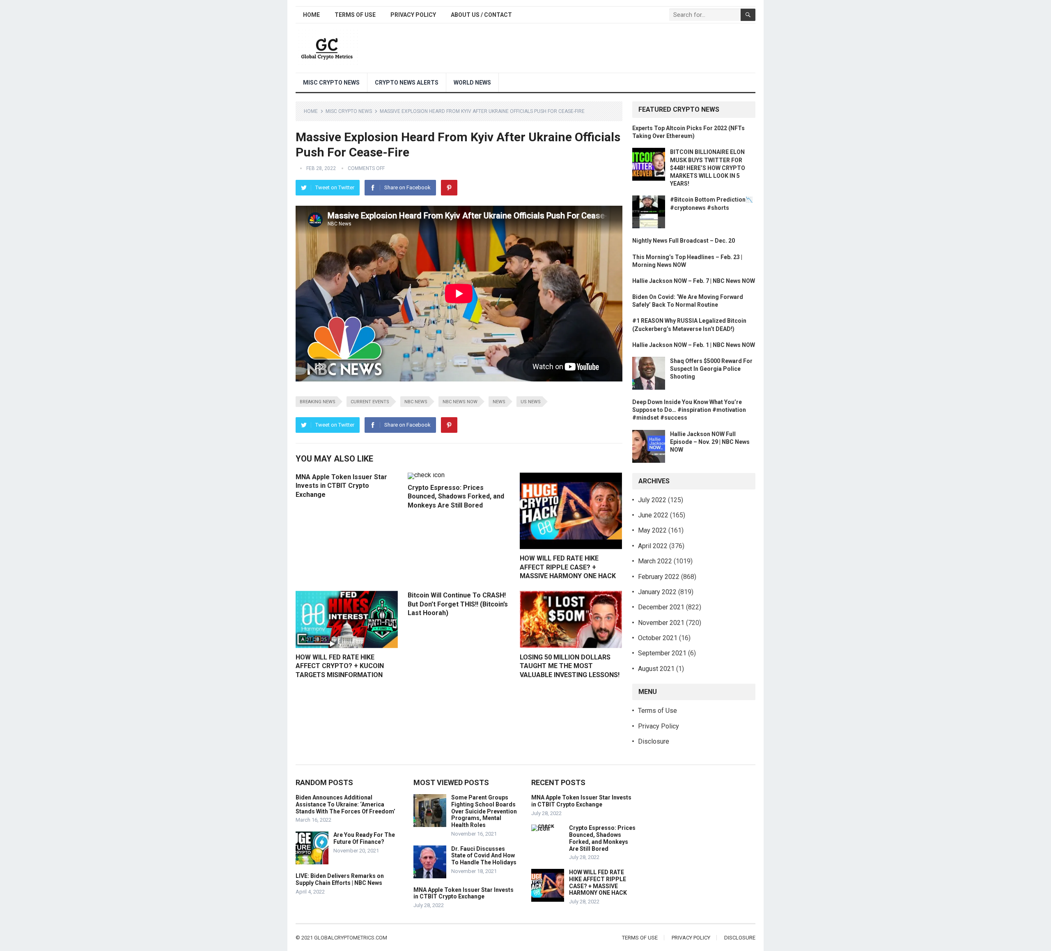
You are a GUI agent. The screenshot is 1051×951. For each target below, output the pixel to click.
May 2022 (652, 530)
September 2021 (662, 653)
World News (472, 82)
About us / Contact (481, 14)
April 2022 (653, 546)
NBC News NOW (460, 401)
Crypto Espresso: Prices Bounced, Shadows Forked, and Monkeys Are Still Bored (456, 496)
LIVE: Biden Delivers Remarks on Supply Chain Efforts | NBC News (340, 879)
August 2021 (656, 669)
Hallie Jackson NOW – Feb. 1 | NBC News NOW (693, 345)
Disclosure (653, 741)
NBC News (415, 401)
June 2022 (653, 515)
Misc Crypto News (331, 82)
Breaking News (317, 401)
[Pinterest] (449, 187)
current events (370, 401)
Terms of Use (355, 14)
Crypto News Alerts (406, 82)
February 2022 (658, 577)
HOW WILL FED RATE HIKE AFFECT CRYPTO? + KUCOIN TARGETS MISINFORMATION (340, 666)
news (499, 401)
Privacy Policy (413, 14)
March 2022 (655, 561)
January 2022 (657, 592)
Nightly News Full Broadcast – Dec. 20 (683, 240)
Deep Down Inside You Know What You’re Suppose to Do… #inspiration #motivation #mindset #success (689, 410)
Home (311, 14)
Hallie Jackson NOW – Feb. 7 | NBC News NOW (693, 281)
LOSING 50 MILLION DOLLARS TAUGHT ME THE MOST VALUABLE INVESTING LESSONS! (570, 666)
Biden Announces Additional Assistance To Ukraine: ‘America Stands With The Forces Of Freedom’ (345, 804)
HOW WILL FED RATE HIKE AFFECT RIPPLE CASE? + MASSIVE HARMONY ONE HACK (568, 567)
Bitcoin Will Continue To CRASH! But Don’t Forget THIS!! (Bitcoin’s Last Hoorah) (458, 604)
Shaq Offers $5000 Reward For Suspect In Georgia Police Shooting (711, 369)
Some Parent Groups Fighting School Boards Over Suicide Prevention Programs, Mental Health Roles (484, 811)
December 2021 (661, 607)
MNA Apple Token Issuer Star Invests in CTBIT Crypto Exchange (341, 485)
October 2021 (657, 638)
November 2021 (661, 623)
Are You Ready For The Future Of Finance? (364, 838)
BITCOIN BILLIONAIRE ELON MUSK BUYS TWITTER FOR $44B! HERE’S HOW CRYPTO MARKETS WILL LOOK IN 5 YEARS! (707, 168)
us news (531, 401)
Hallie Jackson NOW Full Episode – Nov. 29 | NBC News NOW (710, 442)
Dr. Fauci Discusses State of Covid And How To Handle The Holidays (483, 855)
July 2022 (652, 500)
